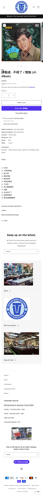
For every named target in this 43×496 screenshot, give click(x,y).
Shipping (4, 83)
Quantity (4, 91)
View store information (11, 124)
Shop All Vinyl (9, 360)
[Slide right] (26, 66)
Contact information (22, 491)
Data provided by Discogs (10, 215)
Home (6, 380)
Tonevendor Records (13, 485)
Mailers (6, 393)
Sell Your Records (10, 325)
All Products (7, 384)
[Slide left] (17, 66)
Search (6, 375)
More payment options (22, 113)
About (6, 291)
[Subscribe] (36, 251)
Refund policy (35, 485)
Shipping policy (32, 488)
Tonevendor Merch (9, 389)
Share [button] (6, 221)
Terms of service (22, 488)
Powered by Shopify (24, 485)
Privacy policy (12, 488)
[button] (4, 7)
